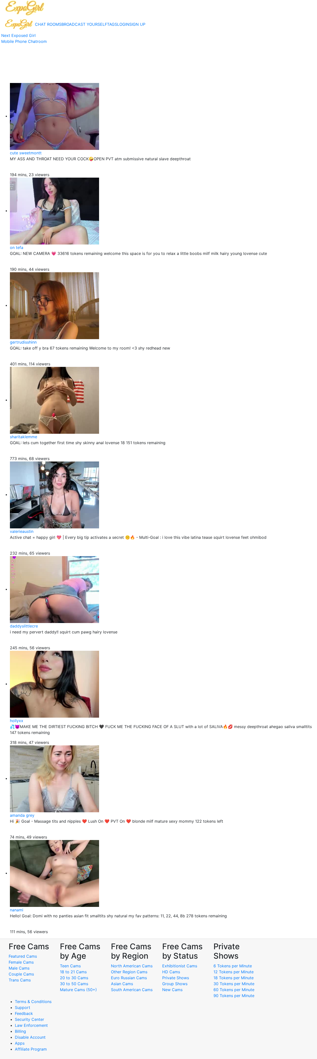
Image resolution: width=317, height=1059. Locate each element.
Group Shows (174, 983)
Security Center (29, 1019)
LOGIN (123, 24)
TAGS (112, 24)
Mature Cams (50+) (78, 989)
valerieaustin (21, 531)
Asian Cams (122, 983)
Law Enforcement (31, 1025)
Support (22, 1007)
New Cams (172, 989)
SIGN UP (137, 24)
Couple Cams (21, 974)
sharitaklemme (23, 436)
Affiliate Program (31, 1049)
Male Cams (19, 968)
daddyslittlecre (24, 626)
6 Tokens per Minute (232, 965)
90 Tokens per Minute (233, 995)
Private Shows (175, 977)
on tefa (16, 247)
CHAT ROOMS (48, 24)
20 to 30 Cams (74, 977)
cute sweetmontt (26, 152)
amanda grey (22, 815)
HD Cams (171, 971)
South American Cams (132, 989)
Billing (20, 1031)
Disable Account (30, 1037)
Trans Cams (20, 980)
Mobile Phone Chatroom (24, 41)
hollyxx (16, 720)
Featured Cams (23, 956)
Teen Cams (70, 965)
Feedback (24, 1013)
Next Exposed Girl (18, 35)
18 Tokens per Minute (233, 977)
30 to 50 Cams (74, 983)
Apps (20, 1043)
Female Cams (21, 962)
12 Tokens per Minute (233, 971)
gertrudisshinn (23, 342)
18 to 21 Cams (73, 971)
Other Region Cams (129, 971)
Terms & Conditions (33, 1001)
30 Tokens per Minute (233, 983)
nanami (16, 909)
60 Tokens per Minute (233, 989)
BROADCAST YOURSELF (84, 24)
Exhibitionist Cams (179, 965)
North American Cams (132, 965)
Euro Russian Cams (129, 977)
